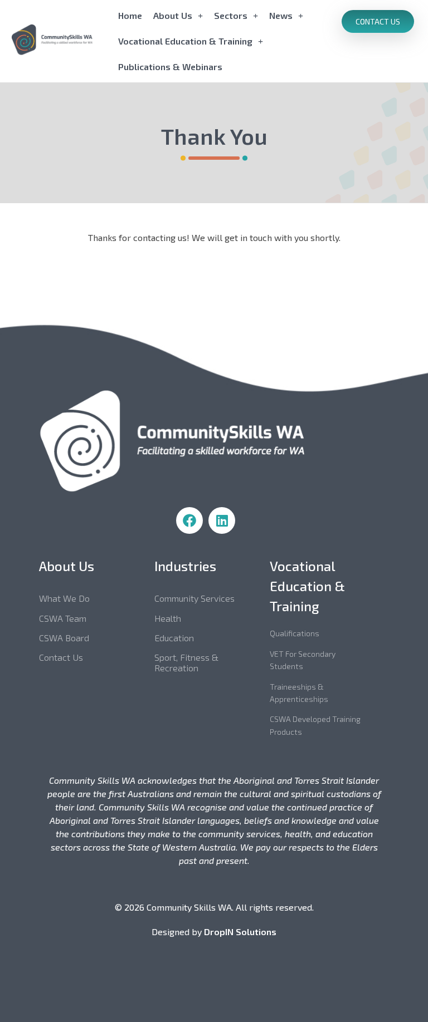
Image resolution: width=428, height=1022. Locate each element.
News (281, 15)
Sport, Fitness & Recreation (186, 662)
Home (130, 15)
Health (167, 618)
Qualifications (294, 633)
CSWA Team (62, 618)
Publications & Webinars (170, 66)
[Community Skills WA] (62, 40)
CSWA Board (64, 637)
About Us (172, 15)
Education (174, 637)
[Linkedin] (221, 520)
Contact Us (61, 657)
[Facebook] (189, 520)
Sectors (230, 15)
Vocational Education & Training (185, 41)
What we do (64, 598)
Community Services (194, 598)
